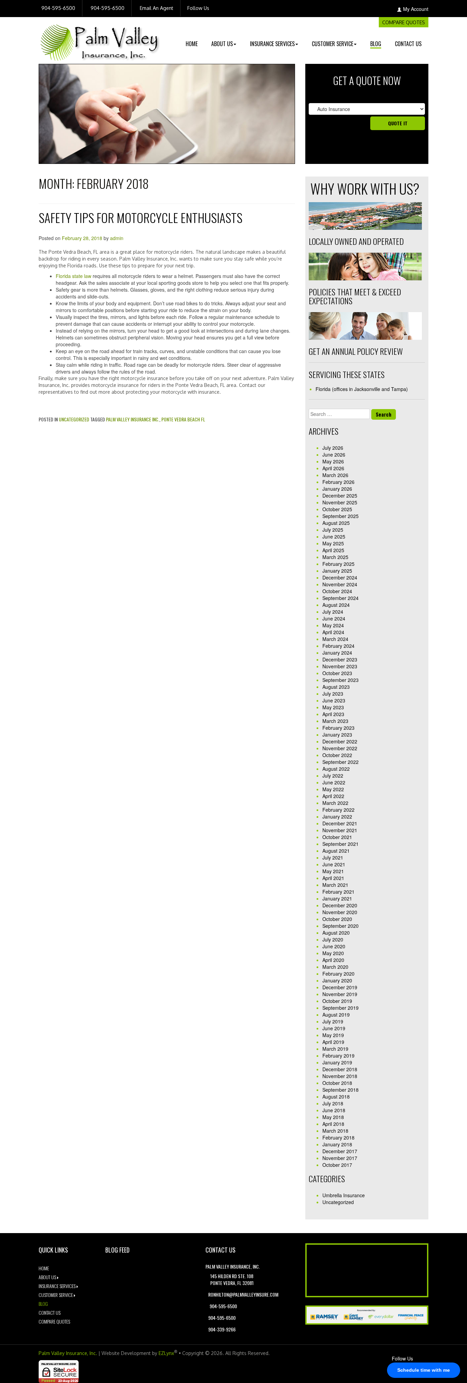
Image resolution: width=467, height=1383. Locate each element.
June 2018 (333, 1110)
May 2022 (333, 789)
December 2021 (339, 823)
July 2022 (332, 775)
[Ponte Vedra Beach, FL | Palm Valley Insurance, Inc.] (100, 38)
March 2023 (335, 720)
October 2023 (337, 673)
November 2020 (339, 912)
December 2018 (339, 1069)
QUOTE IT (398, 123)
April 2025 (333, 550)
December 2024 (339, 577)
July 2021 (332, 857)
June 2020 (333, 946)
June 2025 (333, 536)
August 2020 (336, 932)
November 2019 (339, 994)
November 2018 (339, 1076)
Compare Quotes (403, 22)
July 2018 (332, 1103)
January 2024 (337, 652)
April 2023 (333, 714)
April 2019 (333, 1041)
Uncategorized (74, 419)
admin (116, 238)
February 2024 (338, 645)
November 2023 (339, 666)
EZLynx (166, 1353)
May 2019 (333, 1035)
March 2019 (335, 1048)
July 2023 (332, 693)
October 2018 (337, 1082)
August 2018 (336, 1096)
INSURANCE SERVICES (272, 44)
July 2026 (332, 447)
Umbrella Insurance (343, 1195)
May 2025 (333, 543)
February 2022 (338, 809)
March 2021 (335, 884)
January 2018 (337, 1144)
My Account (415, 8)
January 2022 (337, 816)
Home (192, 44)
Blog (375, 44)
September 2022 (340, 761)
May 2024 (333, 625)
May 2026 (333, 461)
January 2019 (337, 1062)
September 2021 (340, 843)
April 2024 (333, 632)
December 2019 (339, 987)
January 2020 (337, 980)
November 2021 (339, 830)
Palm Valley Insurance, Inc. (68, 1353)
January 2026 (337, 488)
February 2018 (338, 1137)
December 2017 (339, 1151)
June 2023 (333, 700)
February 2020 (338, 973)
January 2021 (337, 898)
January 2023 (337, 734)
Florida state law (73, 276)
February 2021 (338, 891)
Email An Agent (155, 8)
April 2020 (333, 959)
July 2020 (332, 939)
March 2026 (335, 475)
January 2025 (337, 570)
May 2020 (333, 953)
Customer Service (332, 44)
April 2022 (333, 796)
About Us (222, 44)
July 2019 (332, 1021)
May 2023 (333, 707)
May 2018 (333, 1117)
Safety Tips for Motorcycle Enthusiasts (140, 217)
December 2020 (339, 905)
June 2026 (333, 454)
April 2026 (333, 468)
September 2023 (340, 679)
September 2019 (340, 1007)
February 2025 (338, 563)
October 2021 (337, 837)
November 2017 (339, 1158)
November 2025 (339, 502)
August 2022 (336, 768)
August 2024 (336, 604)
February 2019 (338, 1055)
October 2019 (337, 1000)
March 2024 (335, 638)
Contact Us (408, 44)
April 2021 (333, 878)
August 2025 (336, 522)
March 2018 (335, 1130)
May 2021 (333, 871)
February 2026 (338, 481)
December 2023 (339, 659)
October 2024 (337, 591)
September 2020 (340, 925)
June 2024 (333, 618)
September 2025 (340, 516)
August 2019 (336, 1014)
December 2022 (339, 741)
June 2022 (333, 782)
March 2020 (335, 966)
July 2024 (332, 611)
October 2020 (337, 919)
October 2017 (337, 1164)
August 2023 (336, 686)
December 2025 (339, 495)
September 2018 (340, 1089)
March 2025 (335, 557)
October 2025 (337, 509)
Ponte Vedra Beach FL (183, 419)
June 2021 (333, 864)
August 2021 (336, 850)
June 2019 (333, 1028)
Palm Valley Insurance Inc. (132, 419)
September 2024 (340, 598)
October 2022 (337, 755)
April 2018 (333, 1123)
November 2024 (339, 584)
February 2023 (338, 727)
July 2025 (332, 529)
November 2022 (339, 748)
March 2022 (335, 802)
